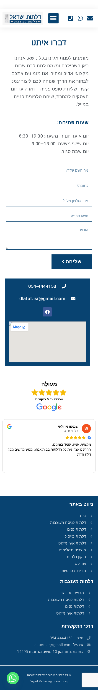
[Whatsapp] (13, 678)
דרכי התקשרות (77, 626)
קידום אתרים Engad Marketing (49, 681)
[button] (53, 18)
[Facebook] (47, 311)
